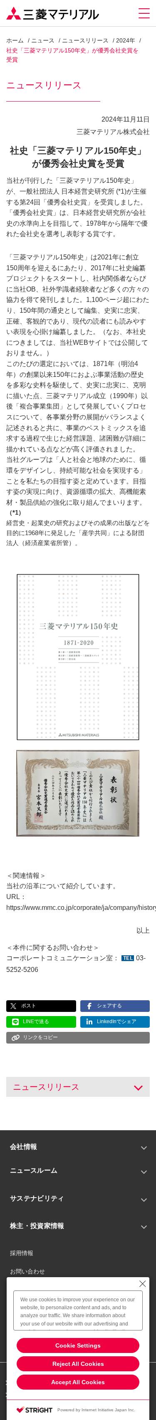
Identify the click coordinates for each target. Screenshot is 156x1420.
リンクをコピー (40, 1037)
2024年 (125, 40)
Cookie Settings (78, 1345)
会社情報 (23, 1146)
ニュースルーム (33, 1170)
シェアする (109, 1006)
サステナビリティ (37, 1198)
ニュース (42, 40)
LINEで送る (36, 1021)
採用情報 (21, 1253)
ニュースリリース (85, 40)
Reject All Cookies (78, 1363)
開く (136, 1087)
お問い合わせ (27, 1271)
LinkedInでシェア (116, 1021)
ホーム (15, 40)
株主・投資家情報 (37, 1225)
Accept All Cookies (78, 1382)
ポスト (28, 1006)
